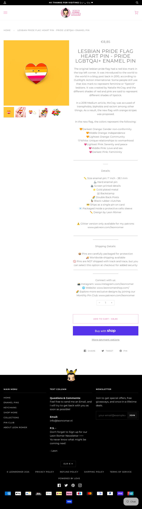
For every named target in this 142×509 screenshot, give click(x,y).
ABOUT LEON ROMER (15, 427)
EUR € (67, 464)
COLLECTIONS (11, 417)
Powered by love (69, 478)
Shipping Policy (94, 472)
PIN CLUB (9, 422)
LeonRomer (16, 472)
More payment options (105, 339)
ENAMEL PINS (11, 402)
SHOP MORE (10, 412)
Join (132, 415)
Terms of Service (121, 472)
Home (7, 30)
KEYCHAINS (10, 407)
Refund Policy (69, 472)
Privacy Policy (44, 472)
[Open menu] (9, 12)
